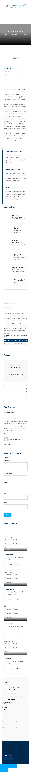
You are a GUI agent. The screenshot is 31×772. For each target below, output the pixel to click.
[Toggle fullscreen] (6, 766)
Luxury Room (10, 624)
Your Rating (7, 457)
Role (5, 493)
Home (6, 34)
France (18, 68)
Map (15, 559)
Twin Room (9, 554)
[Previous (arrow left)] (2, 770)
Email (6, 502)
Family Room (10, 589)
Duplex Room (9, 68)
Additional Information (11, 303)
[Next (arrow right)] (6, 770)
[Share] (10, 766)
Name (6, 482)
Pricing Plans (8, 307)
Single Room (9, 658)
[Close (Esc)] (14, 766)
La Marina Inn (15, 34)
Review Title (8, 473)
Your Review (7, 460)
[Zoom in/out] (2, 766)
